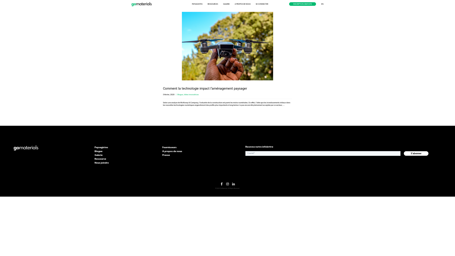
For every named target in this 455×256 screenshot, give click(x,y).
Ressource (100, 158)
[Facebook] (222, 184)
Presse (166, 155)
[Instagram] (227, 184)
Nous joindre (102, 162)
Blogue (180, 95)
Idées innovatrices (191, 95)
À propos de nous (172, 151)
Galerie (99, 155)
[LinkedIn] (233, 184)
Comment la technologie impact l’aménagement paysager (205, 88)
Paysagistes (101, 147)
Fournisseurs (169, 147)
